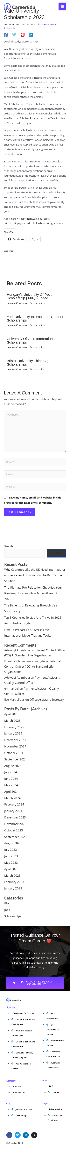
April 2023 (11, 869)
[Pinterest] (22, 34)
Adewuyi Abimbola (17, 650)
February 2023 (14, 882)
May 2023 (11, 862)
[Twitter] (14, 34)
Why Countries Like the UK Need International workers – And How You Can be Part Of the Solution (35, 575)
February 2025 (14, 727)
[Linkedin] (31, 34)
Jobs (7, 910)
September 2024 (15, 759)
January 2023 (13, 888)
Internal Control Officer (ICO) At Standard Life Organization (32, 666)
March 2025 (12, 720)
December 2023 (15, 817)
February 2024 (14, 804)
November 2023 (15, 824)
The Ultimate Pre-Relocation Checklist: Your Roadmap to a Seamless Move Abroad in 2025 (33, 593)
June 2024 (11, 779)
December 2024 (15, 740)
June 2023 (11, 856)
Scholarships (34, 24)
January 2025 (13, 733)
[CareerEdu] (19, 6)
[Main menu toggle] (62, 6)
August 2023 (12, 843)
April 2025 (11, 714)
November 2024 (15, 746)
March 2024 (12, 798)
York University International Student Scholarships (35, 318)
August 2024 (12, 766)
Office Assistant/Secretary (47, 699)
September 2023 (15, 837)
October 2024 (13, 753)
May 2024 (11, 785)
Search (8, 546)
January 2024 (13, 811)
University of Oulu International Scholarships (31, 340)
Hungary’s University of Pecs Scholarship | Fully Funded (29, 296)
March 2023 (12, 875)
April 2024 (11, 791)
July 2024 (10, 772)
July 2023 (10, 850)
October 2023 (13, 830)
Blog (7, 903)
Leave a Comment (14, 24)
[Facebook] (6, 34)
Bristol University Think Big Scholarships (27, 362)
